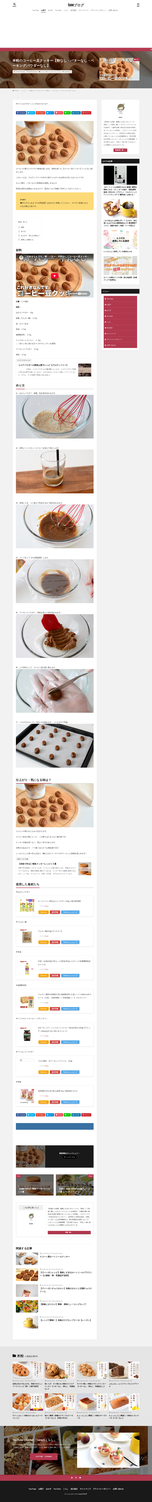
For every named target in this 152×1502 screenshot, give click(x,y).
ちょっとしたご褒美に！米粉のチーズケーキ (92, 1416)
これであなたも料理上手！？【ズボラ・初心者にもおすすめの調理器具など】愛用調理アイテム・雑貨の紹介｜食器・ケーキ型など (120, 223)
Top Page (35, 10)
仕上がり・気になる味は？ (29, 235)
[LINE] (67, 112)
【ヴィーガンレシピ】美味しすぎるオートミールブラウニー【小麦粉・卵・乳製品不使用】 (66, 1274)
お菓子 (43, 10)
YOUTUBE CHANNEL (43, 1456)
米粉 (46, 71)
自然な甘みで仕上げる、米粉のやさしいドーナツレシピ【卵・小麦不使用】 (28, 1385)
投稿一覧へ (68, 1232)
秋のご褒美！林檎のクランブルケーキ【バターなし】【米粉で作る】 (59, 1416)
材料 (21, 227)
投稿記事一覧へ (120, 150)
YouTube (58, 10)
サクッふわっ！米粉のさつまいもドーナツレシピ (28, 1416)
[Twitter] (31, 112)
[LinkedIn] (76, 112)
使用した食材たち (26, 240)
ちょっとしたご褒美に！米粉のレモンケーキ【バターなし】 (124, 1416)
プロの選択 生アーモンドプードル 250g (55, 1061)
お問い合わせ (113, 10)
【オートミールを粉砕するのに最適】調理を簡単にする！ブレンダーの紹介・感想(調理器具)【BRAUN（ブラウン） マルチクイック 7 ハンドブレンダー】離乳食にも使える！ (120, 191)
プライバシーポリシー (98, 10)
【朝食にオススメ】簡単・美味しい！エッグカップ (63, 1304)
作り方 (22, 231)
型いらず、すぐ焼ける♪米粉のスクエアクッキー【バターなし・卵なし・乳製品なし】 (60, 1386)
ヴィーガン (57, 71)
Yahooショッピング (70, 912)
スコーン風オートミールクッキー (55, 1256)
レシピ (43, 71)
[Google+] (40, 112)
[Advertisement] (76, 31)
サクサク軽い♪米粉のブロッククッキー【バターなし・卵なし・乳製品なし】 (91, 1385)
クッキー (51, 71)
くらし (66, 10)
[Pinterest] (86, 112)
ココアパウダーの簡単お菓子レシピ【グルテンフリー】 (43, 365)
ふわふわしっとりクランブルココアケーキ (124, 1385)
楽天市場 (55, 912)
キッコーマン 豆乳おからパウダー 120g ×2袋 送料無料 (59, 901)
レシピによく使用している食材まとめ (118, 251)
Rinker (46, 906)
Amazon (44, 912)
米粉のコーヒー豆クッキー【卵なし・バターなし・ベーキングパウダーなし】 (52, 90)
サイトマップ (83, 10)
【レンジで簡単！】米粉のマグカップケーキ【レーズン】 (66, 1320)
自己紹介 (74, 10)
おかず (50, 10)
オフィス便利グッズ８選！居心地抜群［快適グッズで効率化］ (120, 278)
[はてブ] (50, 112)
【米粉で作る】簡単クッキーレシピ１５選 (37, 864)
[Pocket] (59, 112)
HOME (16, 90)
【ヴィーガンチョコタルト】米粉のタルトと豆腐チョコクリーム (66, 1290)
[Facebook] (21, 112)
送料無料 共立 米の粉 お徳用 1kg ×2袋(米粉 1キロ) (57, 1091)
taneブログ (76, 5)
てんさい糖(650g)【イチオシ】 (50, 931)
